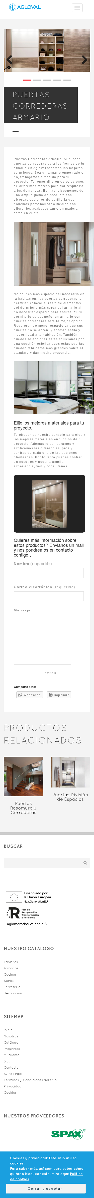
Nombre (33, 564)
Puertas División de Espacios (70, 797)
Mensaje (22, 610)
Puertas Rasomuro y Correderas (23, 808)
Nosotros (11, 1036)
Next (83, 59)
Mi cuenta (12, 1055)
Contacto (11, 1067)
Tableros (11, 962)
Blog (7, 1061)
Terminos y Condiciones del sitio (30, 1080)
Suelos (9, 981)
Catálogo (11, 1042)
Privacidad (13, 1086)
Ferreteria (12, 987)
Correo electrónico (44, 587)
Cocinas (10, 974)
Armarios (11, 968)
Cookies (10, 1092)
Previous (11, 59)
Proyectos (12, 1049)
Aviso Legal (13, 1074)
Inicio (8, 1030)
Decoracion (13, 993)
